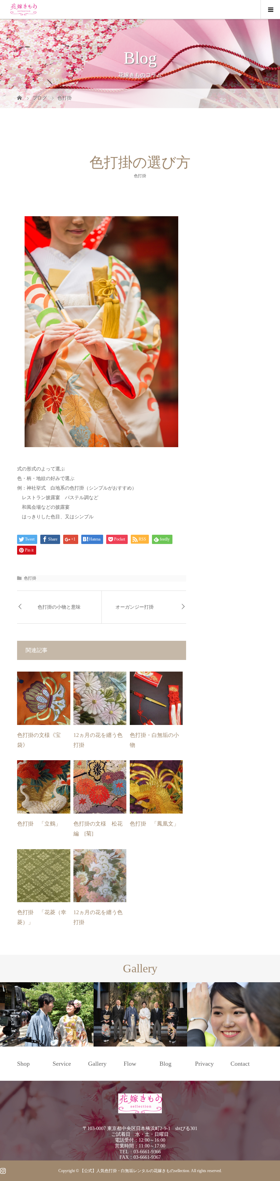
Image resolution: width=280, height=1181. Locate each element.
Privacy (204, 1063)
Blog (165, 1063)
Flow (130, 1063)
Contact (240, 1063)
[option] (47, 1014)
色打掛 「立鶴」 (39, 824)
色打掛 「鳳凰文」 (154, 824)
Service (62, 1063)
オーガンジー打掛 (134, 607)
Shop (23, 1063)
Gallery (97, 1063)
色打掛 (140, 175)
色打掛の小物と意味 (59, 607)
